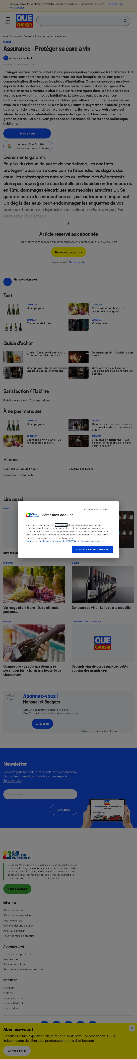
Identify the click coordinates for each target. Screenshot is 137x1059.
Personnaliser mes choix (93, 541)
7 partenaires (61, 525)
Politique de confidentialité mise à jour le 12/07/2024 (51, 541)
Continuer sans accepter (96, 509)
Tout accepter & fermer (92, 549)
